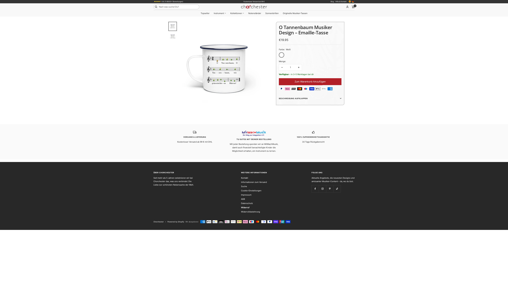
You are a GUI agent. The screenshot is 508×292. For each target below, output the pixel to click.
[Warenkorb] (353, 7)
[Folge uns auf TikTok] (337, 188)
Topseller (205, 13)
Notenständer (254, 13)
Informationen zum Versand (254, 182)
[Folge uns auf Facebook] (315, 188)
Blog (332, 2)
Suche (244, 186)
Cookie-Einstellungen (251, 190)
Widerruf (245, 207)
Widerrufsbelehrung (250, 211)
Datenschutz (247, 203)
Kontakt (244, 178)
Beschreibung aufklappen (293, 98)
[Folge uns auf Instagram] (322, 188)
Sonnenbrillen (272, 13)
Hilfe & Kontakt (340, 2)
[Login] (347, 7)
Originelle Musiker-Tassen (295, 13)
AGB (243, 199)
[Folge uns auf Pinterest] (329, 188)
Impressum (246, 195)
